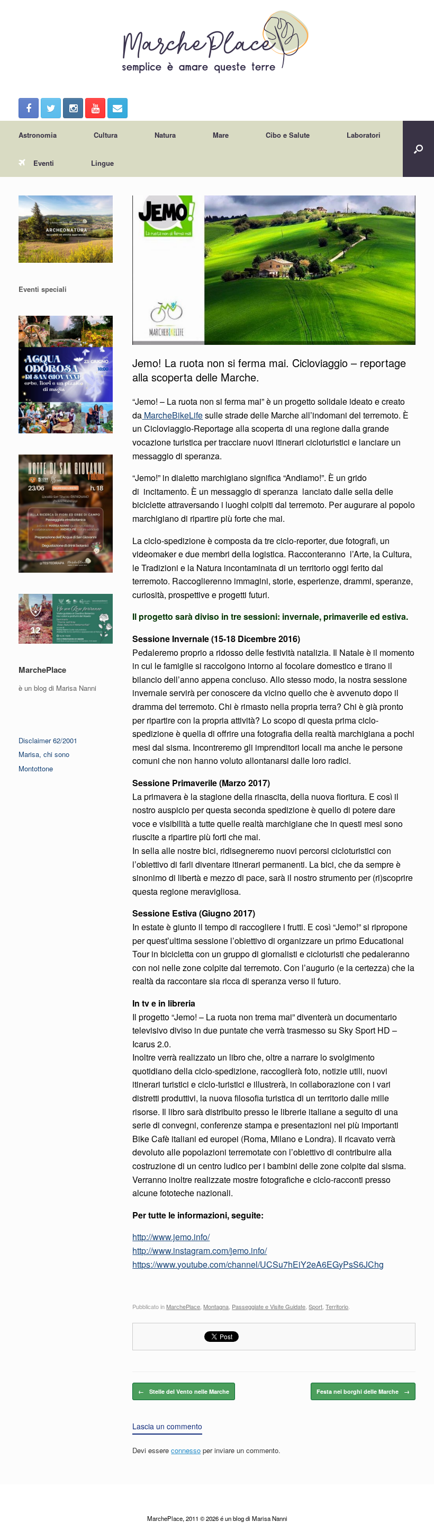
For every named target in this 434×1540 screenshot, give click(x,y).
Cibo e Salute (288, 135)
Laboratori (364, 135)
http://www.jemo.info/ (171, 1237)
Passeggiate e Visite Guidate (268, 1306)
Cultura (105, 135)
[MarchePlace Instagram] (73, 108)
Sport (315, 1306)
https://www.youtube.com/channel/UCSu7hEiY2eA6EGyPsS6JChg (258, 1264)
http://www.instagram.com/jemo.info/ (199, 1250)
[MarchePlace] (217, 42)
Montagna (216, 1306)
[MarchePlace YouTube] (95, 108)
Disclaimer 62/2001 (48, 740)
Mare (221, 135)
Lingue (102, 163)
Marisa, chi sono (44, 754)
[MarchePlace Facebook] (29, 108)
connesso (186, 1450)
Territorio (337, 1306)
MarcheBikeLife (172, 415)
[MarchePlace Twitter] (51, 108)
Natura (165, 135)
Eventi (43, 163)
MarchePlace (183, 1306)
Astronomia (38, 135)
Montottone (36, 768)
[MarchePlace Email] (117, 108)
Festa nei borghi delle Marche (363, 1391)
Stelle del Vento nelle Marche (183, 1391)
